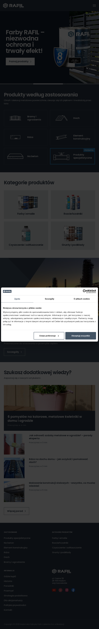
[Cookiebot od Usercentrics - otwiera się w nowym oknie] (84, 291)
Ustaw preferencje (47, 336)
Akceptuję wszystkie (80, 336)
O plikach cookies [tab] (82, 299)
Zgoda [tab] (17, 299)
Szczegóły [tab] (49, 299)
